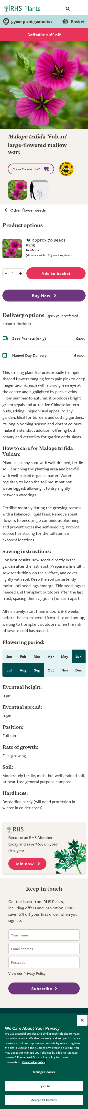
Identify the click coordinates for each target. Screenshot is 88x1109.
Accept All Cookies (43, 1100)
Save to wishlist (26, 169)
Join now (25, 864)
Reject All (44, 1086)
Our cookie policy (33, 1062)
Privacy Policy (34, 973)
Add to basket (56, 273)
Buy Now (42, 295)
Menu (79, 7)
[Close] (82, 1020)
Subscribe (41, 988)
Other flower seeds (28, 210)
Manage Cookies (44, 1072)
